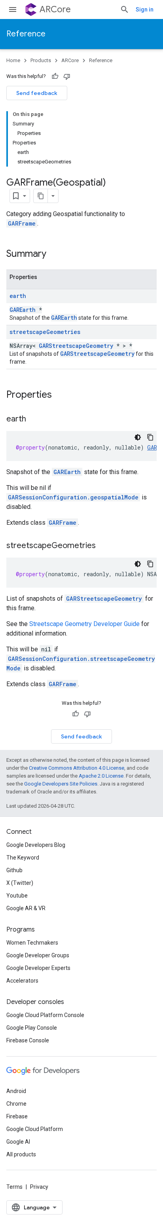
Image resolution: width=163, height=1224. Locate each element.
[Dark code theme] (137, 437)
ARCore (55, 9)
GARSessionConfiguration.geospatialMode (73, 497)
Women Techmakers (32, 942)
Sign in (145, 9)
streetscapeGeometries (44, 332)
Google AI (18, 1142)
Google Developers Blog (35, 845)
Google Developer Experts (38, 968)
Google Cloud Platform (34, 1129)
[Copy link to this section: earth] (34, 419)
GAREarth (22, 309)
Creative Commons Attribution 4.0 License (76, 768)
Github (14, 870)
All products (21, 1154)
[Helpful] (55, 76)
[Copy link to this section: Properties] (60, 395)
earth (17, 296)
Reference (25, 34)
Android (16, 1091)
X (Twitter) (19, 883)
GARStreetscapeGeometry (76, 345)
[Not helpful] (67, 76)
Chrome (16, 1104)
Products (40, 60)
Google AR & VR (25, 908)
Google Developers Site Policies (60, 784)
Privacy (39, 1187)
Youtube (17, 895)
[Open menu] (13, 9)
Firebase (17, 1116)
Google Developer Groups (37, 955)
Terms (14, 1187)
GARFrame (22, 223)
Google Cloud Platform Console (45, 1015)
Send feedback (36, 93)
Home (13, 60)
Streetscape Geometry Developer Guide (84, 624)
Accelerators (22, 980)
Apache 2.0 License (101, 776)
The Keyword (22, 857)
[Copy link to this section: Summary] (54, 254)
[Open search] (124, 9)
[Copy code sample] (150, 437)
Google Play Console (31, 1028)
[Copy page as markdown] (41, 196)
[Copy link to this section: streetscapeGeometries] (104, 546)
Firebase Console (27, 1040)
